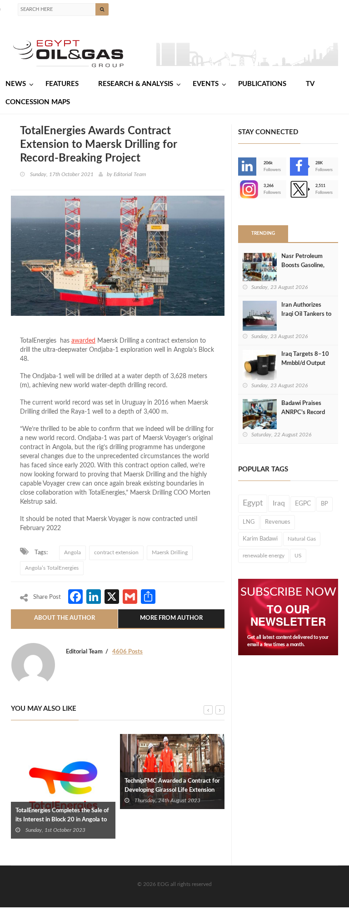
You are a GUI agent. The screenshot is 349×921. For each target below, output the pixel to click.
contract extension (116, 552)
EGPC (303, 504)
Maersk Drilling (170, 552)
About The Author (64, 618)
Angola (72, 552)
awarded (83, 341)
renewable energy (263, 555)
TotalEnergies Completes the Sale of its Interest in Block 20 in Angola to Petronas (62, 820)
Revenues (277, 522)
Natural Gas (302, 538)
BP (324, 503)
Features (62, 84)
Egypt (253, 503)
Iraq (279, 503)
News (15, 84)
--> (239, 189)
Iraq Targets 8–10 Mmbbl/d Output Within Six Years (305, 363)
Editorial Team (130, 174)
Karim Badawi (260, 538)
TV (310, 84)
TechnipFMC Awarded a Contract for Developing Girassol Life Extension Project (172, 790)
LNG (249, 522)
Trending (263, 233)
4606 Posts (127, 652)
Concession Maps (37, 102)
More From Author (171, 618)
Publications (262, 84)
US (298, 555)
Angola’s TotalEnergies (52, 568)
